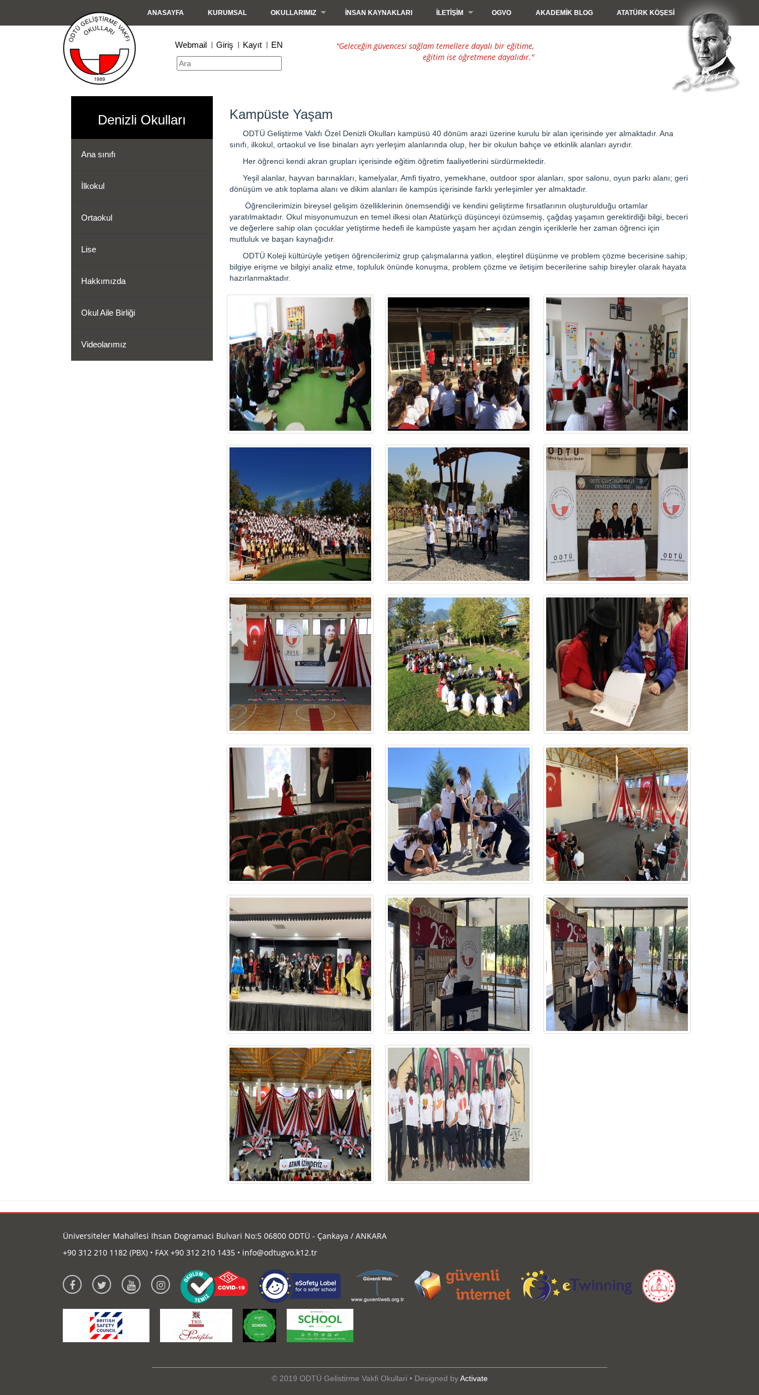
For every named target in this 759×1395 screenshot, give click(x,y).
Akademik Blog (564, 13)
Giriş (224, 44)
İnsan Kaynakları (378, 13)
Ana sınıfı (98, 154)
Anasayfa (165, 13)
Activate (474, 1378)
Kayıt (252, 44)
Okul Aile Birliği (108, 312)
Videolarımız (104, 344)
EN (277, 44)
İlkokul (92, 186)
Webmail (191, 44)
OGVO (501, 13)
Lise (88, 249)
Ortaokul (96, 217)
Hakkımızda (103, 281)
